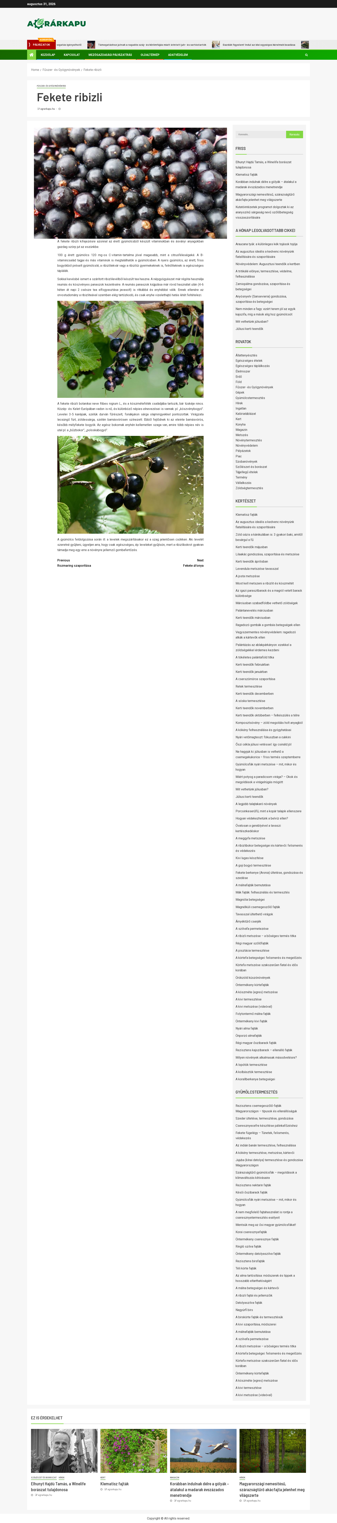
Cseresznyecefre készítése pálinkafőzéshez (267, 1126)
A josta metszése (248, 576)
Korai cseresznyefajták (251, 1232)
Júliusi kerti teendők (249, 329)
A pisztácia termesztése (252, 950)
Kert (238, 419)
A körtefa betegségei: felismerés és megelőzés (269, 958)
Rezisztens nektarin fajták (253, 1185)
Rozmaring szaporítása (74, 562)
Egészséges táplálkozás (253, 366)
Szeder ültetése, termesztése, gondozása (264, 1118)
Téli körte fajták (246, 1268)
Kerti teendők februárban (252, 664)
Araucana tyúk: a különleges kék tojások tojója (266, 244)
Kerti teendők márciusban (253, 618)
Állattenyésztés (246, 355)
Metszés (242, 435)
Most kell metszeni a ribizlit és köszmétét (265, 583)
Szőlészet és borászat (251, 467)
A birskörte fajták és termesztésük (259, 1317)
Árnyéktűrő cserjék (248, 921)
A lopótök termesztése (251, 1065)
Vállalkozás (243, 483)
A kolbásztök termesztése (254, 1072)
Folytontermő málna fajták (253, 1014)
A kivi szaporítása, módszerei (256, 1324)
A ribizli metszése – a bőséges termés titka (266, 936)
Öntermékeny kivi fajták (251, 1021)
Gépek (240, 392)
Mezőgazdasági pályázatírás (110, 54)
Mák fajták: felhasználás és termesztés (263, 892)
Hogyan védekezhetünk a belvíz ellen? (262, 818)
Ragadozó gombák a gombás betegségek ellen (268, 625)
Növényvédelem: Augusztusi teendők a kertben (268, 264)
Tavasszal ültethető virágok (254, 914)
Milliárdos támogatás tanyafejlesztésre (294, 44)
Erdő (239, 377)
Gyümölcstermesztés (250, 398)
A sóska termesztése (250, 701)
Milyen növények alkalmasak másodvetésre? (266, 1057)
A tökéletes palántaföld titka (255, 657)
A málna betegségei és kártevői (257, 1288)
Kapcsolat (72, 54)
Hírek (239, 403)
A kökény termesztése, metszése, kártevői (265, 1153)
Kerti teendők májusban (252, 547)
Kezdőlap (48, 54)
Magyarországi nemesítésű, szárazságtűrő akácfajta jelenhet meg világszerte (272, 1489)
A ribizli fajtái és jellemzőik (254, 1295)
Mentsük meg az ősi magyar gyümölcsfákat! (266, 1225)
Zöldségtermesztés (249, 488)
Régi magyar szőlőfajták (252, 943)
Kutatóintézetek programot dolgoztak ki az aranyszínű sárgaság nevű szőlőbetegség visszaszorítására (265, 212)
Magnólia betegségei (250, 899)
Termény (241, 477)
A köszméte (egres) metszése (257, 992)
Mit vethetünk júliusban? (252, 321)
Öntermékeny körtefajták (252, 985)
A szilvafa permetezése (252, 929)
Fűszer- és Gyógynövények (51, 86)
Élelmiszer (243, 371)
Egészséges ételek (249, 360)
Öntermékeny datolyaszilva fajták (258, 1254)
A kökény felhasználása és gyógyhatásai (263, 730)
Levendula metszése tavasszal (257, 569)
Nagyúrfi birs (244, 1310)
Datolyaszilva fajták (249, 1303)
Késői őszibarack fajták (252, 1192)
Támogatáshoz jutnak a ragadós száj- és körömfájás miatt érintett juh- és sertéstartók (110, 44)
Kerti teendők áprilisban (252, 561)
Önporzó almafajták (249, 1036)
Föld (239, 382)
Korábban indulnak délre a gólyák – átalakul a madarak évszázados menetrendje (199, 1489)
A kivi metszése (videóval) (254, 1006)
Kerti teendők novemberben (254, 708)
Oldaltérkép (150, 54)
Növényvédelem (247, 445)
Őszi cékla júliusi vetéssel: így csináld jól (263, 744)
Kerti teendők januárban (251, 672)
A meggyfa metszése (250, 838)
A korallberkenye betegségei (255, 1079)
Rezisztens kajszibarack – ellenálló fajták (264, 1050)
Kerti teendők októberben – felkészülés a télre (268, 715)
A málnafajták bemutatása (253, 885)
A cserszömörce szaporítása (255, 679)
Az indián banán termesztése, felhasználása (266, 1145)
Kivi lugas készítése (249, 858)
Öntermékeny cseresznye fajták (257, 1239)
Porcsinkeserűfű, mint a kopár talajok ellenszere (269, 811)
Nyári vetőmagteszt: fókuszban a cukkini (263, 737)
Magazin (241, 430)
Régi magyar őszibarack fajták (256, 1043)
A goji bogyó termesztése (253, 865)
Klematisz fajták (247, 174)
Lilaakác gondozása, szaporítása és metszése (267, 554)
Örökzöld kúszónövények (253, 978)
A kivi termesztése (249, 999)
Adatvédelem (178, 54)
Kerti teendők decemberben (255, 694)
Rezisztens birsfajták (250, 1261)
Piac (239, 456)
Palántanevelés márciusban (254, 610)
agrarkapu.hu (47, 109)
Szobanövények (246, 461)
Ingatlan (241, 408)
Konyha (241, 424)
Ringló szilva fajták (248, 1246)
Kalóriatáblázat (246, 414)
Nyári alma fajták (247, 1028)
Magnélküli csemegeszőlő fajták (258, 907)
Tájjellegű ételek (247, 472)
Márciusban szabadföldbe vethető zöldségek (267, 603)
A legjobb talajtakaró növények (256, 804)
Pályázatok (243, 451)
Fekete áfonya (193, 562)
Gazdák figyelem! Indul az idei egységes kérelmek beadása (217, 44)
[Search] (306, 55)
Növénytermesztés (249, 440)
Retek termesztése (249, 686)
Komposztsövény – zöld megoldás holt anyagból (269, 723)
